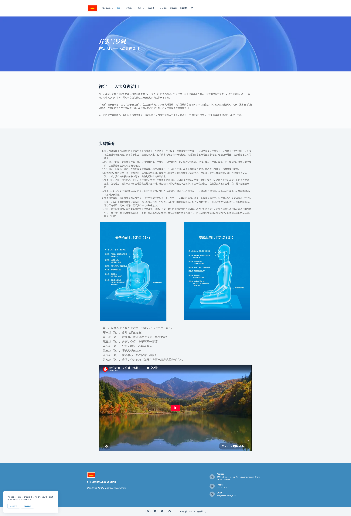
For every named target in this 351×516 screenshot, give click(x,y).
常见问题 (183, 8)
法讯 (139, 8)
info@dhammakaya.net (226, 495)
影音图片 (151, 8)
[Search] (192, 8)
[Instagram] (162, 511)
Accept (13, 506)
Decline (27, 506)
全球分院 (163, 8)
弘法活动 (129, 8)
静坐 (118, 8)
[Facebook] (148, 511)
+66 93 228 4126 (223, 487)
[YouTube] (169, 511)
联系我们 (173, 8)
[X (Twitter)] (155, 511)
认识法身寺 (106, 8)
